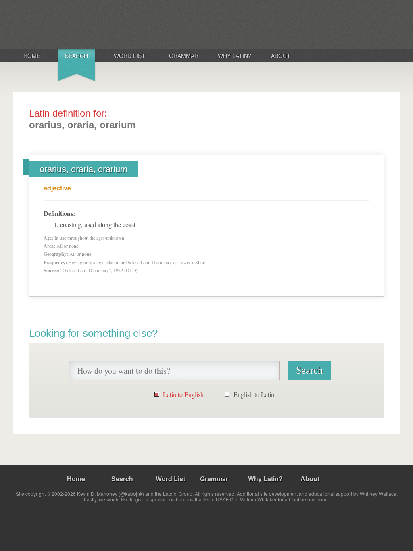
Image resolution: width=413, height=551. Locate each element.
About (280, 56)
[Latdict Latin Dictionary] (119, 24)
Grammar (183, 56)
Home (31, 56)
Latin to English (183, 394)
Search (76, 56)
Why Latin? (234, 56)
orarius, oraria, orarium (83, 169)
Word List (129, 56)
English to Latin (254, 394)
